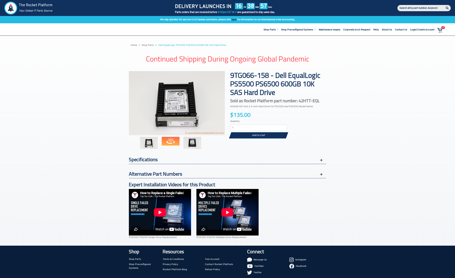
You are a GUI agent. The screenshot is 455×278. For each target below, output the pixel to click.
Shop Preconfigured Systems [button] (297, 29)
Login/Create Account (422, 29)
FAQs (376, 29)
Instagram (300, 259)
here (234, 19)
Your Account (212, 259)
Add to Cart (258, 135)
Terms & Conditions (173, 259)
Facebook (301, 266)
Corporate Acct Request (356, 29)
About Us (387, 29)
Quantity (235, 121)
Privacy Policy (170, 264)
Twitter (257, 272)
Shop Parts (135, 259)
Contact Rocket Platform (219, 264)
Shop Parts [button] (270, 29)
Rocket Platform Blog (175, 269)
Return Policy (212, 269)
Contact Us (401, 29)
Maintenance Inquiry (329, 29)
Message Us (260, 259)
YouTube (259, 266)
